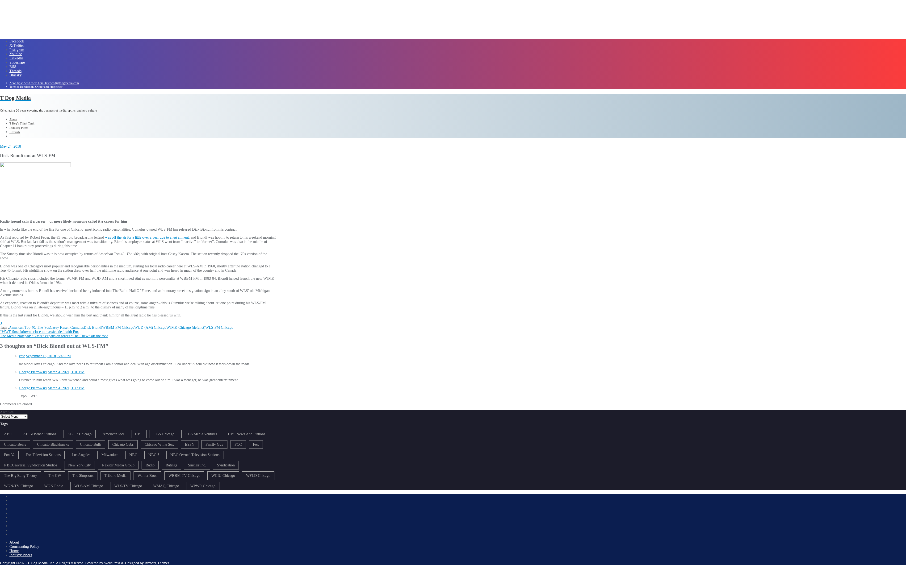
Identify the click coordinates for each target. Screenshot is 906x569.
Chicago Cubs (123, 444)
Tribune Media (115, 475)
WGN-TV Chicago (18, 486)
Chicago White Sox (159, 444)
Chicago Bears (15, 444)
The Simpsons (82, 475)
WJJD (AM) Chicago (150, 327)
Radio (150, 465)
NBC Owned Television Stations (194, 455)
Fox (256, 444)
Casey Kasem (60, 327)
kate (22, 356)
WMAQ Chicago (166, 486)
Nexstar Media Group (118, 465)
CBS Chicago (164, 434)
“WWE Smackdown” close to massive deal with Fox (39, 332)
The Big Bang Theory (20, 475)
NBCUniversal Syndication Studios (30, 465)
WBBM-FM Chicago (118, 327)
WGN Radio (53, 486)
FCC (238, 444)
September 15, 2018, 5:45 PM (48, 356)
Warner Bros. (147, 475)
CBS (139, 434)
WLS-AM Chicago (88, 486)
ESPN (189, 444)
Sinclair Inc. (197, 465)
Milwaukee (109, 455)
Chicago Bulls (90, 444)
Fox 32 (9, 455)
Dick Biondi (93, 327)
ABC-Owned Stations (39, 434)
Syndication (226, 465)
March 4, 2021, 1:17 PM (66, 388)
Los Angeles (81, 455)
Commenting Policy (24, 546)
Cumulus (77, 327)
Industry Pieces (20, 555)
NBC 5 (153, 455)
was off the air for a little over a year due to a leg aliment (147, 237)
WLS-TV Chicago (128, 486)
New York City (79, 465)
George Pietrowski (33, 372)
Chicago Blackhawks (53, 444)
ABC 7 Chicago (79, 434)
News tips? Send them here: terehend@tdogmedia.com (44, 83)
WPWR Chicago (202, 486)
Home (14, 551)
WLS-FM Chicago (219, 327)
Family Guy (214, 444)
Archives (6, 412)
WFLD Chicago (258, 475)
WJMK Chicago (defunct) (185, 327)
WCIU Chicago (223, 475)
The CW (54, 475)
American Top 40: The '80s (29, 327)
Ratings (171, 465)
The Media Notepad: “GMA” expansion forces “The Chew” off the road (54, 336)
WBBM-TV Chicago (184, 475)
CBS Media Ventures (201, 434)
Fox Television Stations (43, 455)
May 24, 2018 (10, 146)
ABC (8, 434)
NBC (133, 455)
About (14, 542)
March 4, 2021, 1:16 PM (66, 372)
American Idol (113, 434)
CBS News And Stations (246, 434)
